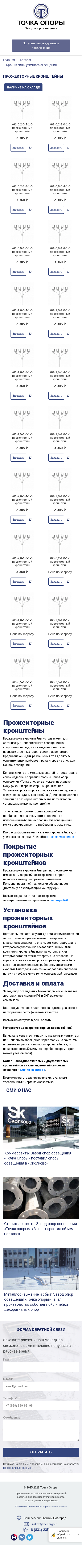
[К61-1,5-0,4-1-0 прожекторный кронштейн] (60, 355)
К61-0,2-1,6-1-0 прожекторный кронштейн (22, 190)
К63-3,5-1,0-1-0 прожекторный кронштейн (22, 685)
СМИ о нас (18, 1090)
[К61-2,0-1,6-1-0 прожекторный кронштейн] (22, 541)
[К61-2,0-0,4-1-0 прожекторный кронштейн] (22, 479)
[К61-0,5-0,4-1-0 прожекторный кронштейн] (60, 170)
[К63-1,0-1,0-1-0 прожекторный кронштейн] (22, 603)
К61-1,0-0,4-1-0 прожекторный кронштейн (22, 314)
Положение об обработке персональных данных (41, 1506)
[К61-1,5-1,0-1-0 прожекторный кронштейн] (22, 417)
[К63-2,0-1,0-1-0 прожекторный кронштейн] (60, 603)
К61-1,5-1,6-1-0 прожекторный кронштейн (59, 438)
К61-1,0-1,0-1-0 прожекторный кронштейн (59, 314)
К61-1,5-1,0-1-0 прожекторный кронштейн (22, 438)
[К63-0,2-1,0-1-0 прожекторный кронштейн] (60, 541)
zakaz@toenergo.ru (45, 1524)
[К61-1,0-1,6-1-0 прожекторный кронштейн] (22, 355)
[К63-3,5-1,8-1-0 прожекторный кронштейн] (60, 665)
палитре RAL (60, 900)
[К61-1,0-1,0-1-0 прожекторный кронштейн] (60, 294)
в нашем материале (60, 836)
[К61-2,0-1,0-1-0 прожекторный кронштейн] (60, 479)
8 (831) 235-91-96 (45, 1530)
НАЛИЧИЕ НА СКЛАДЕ (23, 87)
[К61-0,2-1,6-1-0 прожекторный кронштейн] (22, 170)
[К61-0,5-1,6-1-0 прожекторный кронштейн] (60, 232)
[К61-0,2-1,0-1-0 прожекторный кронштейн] (60, 108)
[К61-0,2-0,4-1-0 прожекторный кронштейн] (22, 108)
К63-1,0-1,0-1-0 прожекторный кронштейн (22, 624)
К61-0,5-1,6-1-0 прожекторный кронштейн (59, 252)
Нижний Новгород (54, 1518)
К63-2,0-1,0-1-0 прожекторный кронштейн (59, 624)
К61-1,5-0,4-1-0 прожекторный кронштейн (59, 376)
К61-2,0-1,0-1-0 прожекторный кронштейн (59, 500)
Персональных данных (17, 1467)
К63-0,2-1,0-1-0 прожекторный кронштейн (59, 562)
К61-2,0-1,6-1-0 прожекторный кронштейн (22, 562)
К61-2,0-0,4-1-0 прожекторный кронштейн (22, 500)
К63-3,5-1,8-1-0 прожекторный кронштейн (59, 685)
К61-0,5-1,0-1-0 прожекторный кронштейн (22, 252)
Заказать (18, 147)
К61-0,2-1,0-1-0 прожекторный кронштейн (59, 128)
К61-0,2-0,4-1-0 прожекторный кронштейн (22, 128)
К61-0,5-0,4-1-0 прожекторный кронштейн (59, 190)
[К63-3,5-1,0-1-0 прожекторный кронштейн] (22, 665)
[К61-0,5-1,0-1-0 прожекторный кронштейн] (22, 232)
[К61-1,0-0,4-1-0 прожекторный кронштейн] (22, 294)
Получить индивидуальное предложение (41, 45)
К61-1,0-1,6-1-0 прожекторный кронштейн (22, 376)
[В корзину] (30, 148)
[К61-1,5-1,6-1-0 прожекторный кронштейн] (60, 417)
